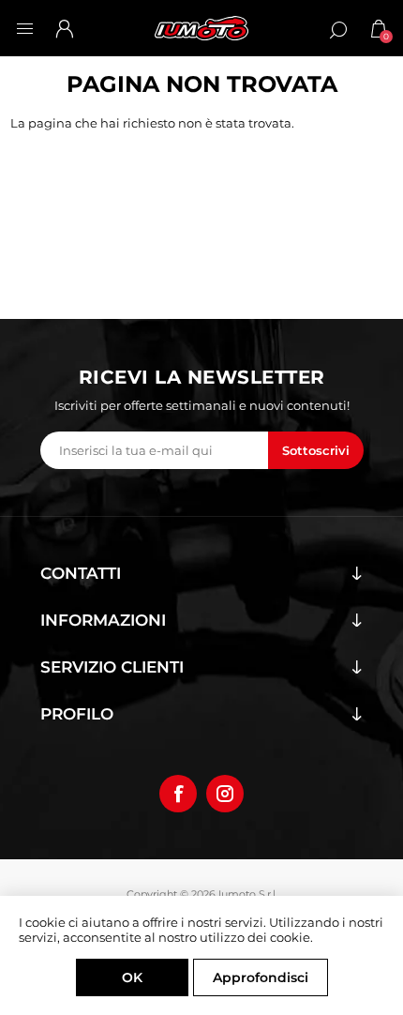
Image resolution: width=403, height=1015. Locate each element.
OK (132, 977)
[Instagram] (225, 793)
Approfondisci (260, 977)
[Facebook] (178, 793)
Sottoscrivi (316, 450)
